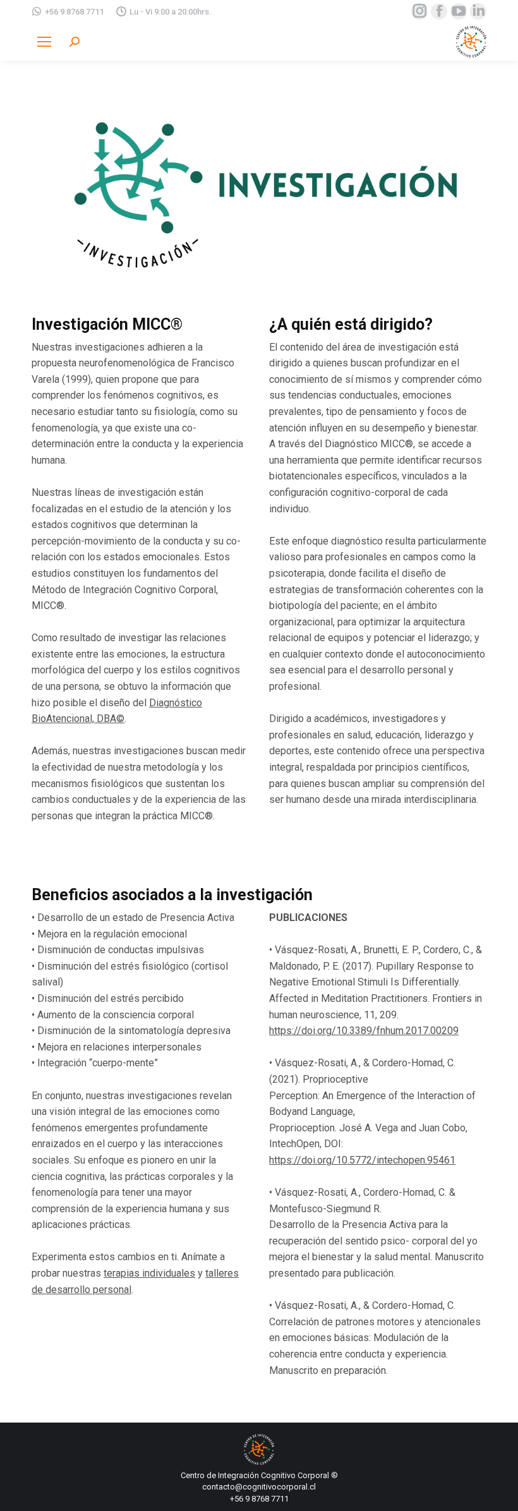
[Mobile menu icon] (44, 41)
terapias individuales (149, 1273)
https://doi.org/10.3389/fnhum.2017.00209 (364, 1031)
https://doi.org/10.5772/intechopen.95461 (362, 1160)
